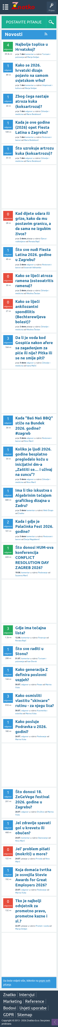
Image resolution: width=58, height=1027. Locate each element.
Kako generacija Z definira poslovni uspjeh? (31, 674)
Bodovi (9, 1008)
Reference (34, 1001)
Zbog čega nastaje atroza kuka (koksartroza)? (32, 101)
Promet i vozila (42, 926)
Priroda (39, 859)
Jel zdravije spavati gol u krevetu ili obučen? (33, 827)
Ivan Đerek (32, 661)
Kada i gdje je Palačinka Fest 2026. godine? (34, 526)
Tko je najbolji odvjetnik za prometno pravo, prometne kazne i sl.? (31, 910)
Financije (42, 638)
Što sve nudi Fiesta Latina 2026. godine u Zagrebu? (33, 254)
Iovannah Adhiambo (32, 267)
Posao (39, 684)
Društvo (40, 812)
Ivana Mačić (31, 366)
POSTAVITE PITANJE (24, 22)
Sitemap (24, 1014)
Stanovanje (43, 838)
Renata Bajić (34, 241)
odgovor (29, 111)
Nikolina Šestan (33, 293)
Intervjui (26, 994)
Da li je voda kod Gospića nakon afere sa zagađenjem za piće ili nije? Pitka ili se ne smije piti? (34, 347)
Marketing (12, 1001)
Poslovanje (43, 572)
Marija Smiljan (33, 57)
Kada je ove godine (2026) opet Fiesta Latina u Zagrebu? (32, 127)
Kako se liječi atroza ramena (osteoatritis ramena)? (34, 280)
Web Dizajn (48, 510)
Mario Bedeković (33, 114)
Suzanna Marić (21, 575)
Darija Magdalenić (32, 539)
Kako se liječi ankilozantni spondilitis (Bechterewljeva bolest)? (30, 311)
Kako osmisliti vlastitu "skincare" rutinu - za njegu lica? (34, 700)
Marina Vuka (31, 713)
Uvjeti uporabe (33, 1008)
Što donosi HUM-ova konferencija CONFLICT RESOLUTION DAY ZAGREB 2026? (34, 557)
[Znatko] (23, 6)
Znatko (21, 513)
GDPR (8, 1014)
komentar (29, 54)
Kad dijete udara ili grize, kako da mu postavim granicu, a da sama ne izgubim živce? (33, 223)
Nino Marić (29, 441)
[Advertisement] (29, 187)
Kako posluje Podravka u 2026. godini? (31, 726)
